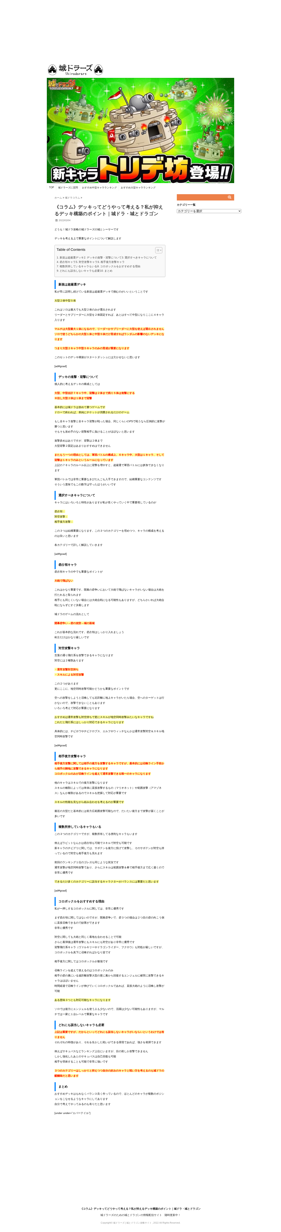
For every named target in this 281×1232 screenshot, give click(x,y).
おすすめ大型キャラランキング (138, 187)
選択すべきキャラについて (141, 257)
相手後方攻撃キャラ (113, 261)
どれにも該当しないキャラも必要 (80, 270)
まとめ (108, 270)
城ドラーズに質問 (68, 187)
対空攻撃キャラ (88, 261)
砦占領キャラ (68, 261)
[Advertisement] (140, 28)
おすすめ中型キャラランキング (99, 187)
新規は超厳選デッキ (72, 257)
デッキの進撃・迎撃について (104, 257)
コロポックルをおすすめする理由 (120, 266)
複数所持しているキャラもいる (78, 266)
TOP (51, 187)
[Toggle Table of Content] (156, 250)
